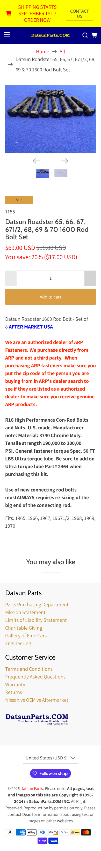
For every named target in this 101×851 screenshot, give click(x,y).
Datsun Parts (31, 788)
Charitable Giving (23, 627)
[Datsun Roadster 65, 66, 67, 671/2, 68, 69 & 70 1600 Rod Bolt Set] (50, 119)
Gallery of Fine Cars (26, 635)
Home (42, 51)
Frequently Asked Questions (35, 676)
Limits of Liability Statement (36, 620)
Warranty (15, 684)
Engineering (18, 643)
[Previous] (36, 161)
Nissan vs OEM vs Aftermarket (36, 700)
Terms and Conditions (29, 669)
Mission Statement (25, 612)
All (62, 51)
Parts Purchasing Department (37, 604)
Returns (13, 692)
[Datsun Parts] (50, 35)
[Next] (65, 161)
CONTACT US (79, 13)
